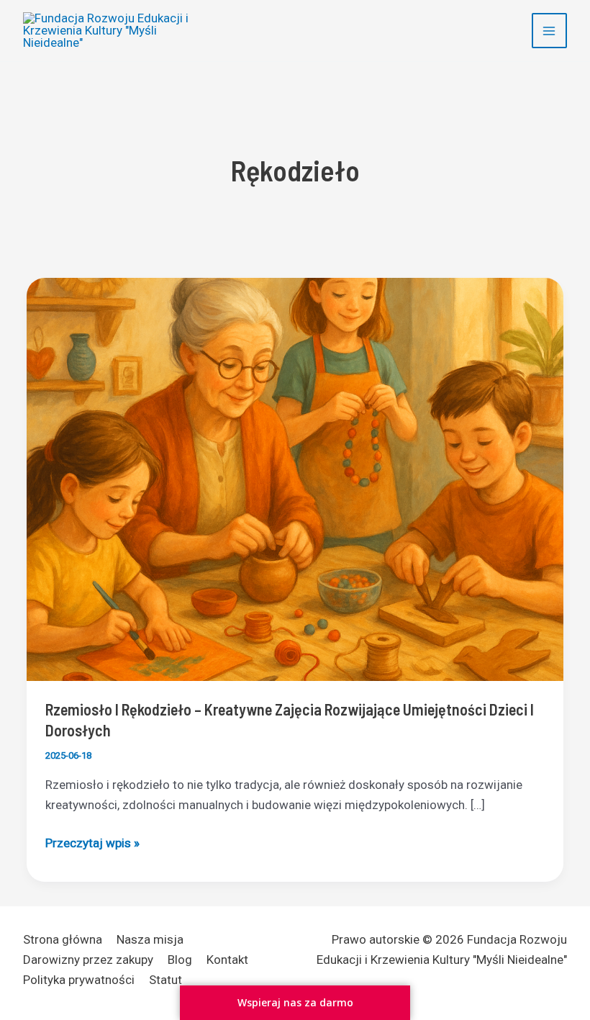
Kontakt (227, 959)
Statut (165, 979)
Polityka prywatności (79, 979)
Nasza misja (150, 939)
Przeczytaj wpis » (92, 844)
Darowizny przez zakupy (88, 959)
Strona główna (62, 939)
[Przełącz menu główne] (550, 31)
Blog (180, 959)
